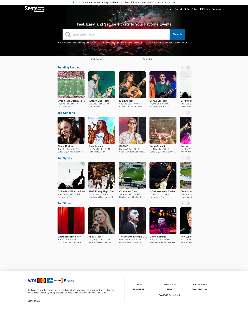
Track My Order (199, 289)
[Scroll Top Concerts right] (188, 113)
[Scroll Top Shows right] (188, 203)
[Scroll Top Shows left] (182, 203)
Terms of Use (169, 284)
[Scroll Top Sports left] (182, 158)
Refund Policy (139, 289)
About (169, 289)
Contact (139, 284)
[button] (124, 42)
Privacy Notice (199, 284)
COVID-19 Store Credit (169, 295)
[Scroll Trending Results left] (182, 67)
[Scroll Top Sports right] (188, 158)
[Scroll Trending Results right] (188, 67)
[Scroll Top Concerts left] (182, 113)
